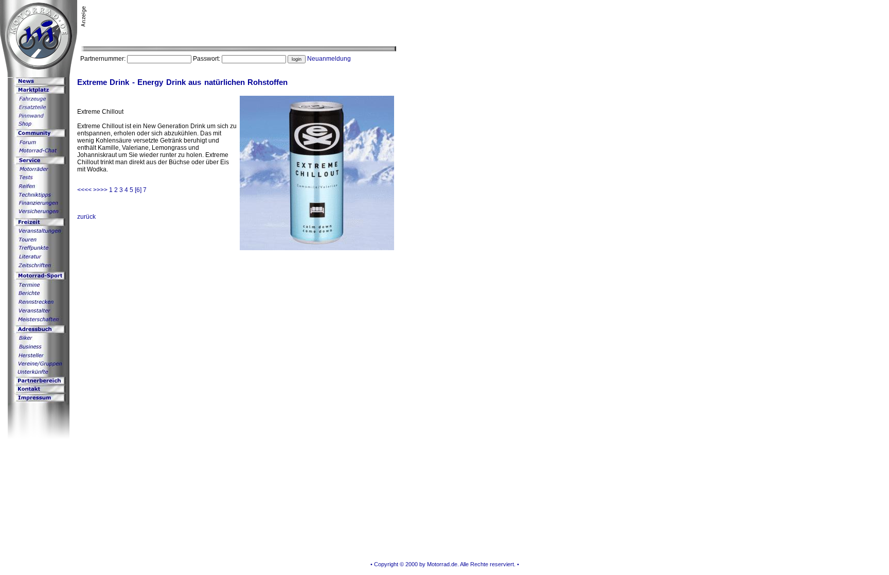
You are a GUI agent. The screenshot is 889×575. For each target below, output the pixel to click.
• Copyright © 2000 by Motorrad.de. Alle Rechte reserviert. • (444, 564)
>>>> (101, 190)
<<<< (85, 190)
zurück (86, 216)
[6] (138, 190)
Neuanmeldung (329, 58)
